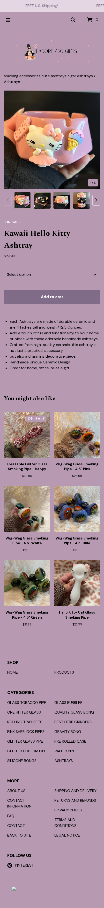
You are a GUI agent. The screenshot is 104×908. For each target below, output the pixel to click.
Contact (16, 825)
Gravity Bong (67, 731)
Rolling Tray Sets (24, 721)
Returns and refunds (75, 800)
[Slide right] (96, 200)
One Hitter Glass (24, 712)
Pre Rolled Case (70, 741)
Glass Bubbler (68, 702)
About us (16, 790)
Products (64, 672)
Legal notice (67, 835)
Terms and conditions (65, 822)
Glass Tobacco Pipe (26, 702)
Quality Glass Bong (74, 712)
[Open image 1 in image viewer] (52, 140)
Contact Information (19, 803)
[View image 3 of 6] (61, 200)
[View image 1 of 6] (22, 200)
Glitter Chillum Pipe (26, 751)
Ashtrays (12, 81)
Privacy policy (68, 810)
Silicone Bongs (22, 760)
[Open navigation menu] (8, 20)
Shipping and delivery (75, 790)
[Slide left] (8, 200)
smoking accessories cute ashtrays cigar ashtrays (49, 75)
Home (12, 672)
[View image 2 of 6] (42, 200)
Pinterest (24, 865)
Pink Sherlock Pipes (26, 731)
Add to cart (52, 296)
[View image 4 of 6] (81, 200)
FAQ (10, 815)
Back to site (19, 835)
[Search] (73, 20)
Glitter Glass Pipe (25, 741)
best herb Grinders (73, 721)
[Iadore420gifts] (52, 50)
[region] (52, 6)
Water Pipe (64, 751)
